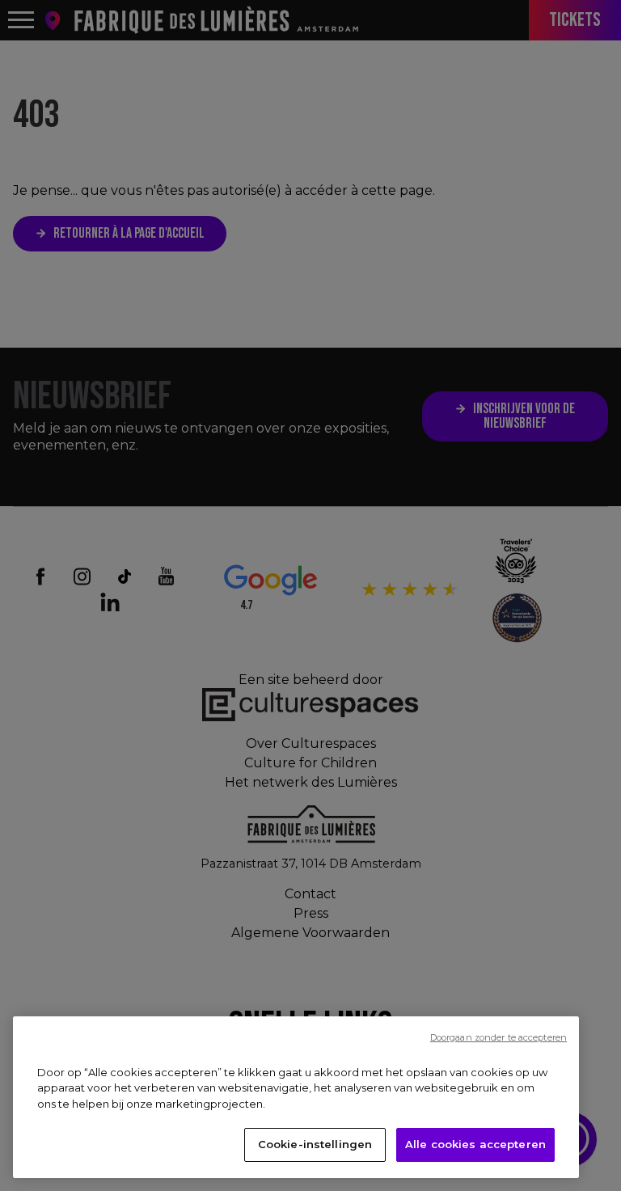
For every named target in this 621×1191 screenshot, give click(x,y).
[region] (296, 1097)
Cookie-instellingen (315, 1144)
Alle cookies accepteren (475, 1144)
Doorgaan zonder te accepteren (498, 1037)
